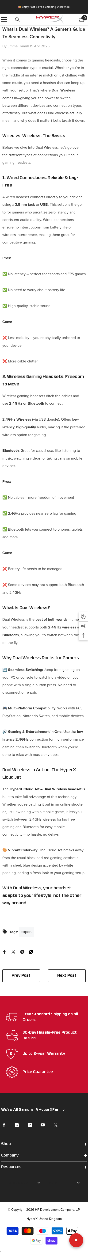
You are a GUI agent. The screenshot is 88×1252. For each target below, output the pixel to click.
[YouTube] (43, 1125)
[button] (83, 616)
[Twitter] (13, 951)
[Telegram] (22, 951)
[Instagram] (17, 1125)
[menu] (4, 19)
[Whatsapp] (31, 951)
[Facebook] (4, 951)
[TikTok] (30, 1125)
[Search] (17, 20)
